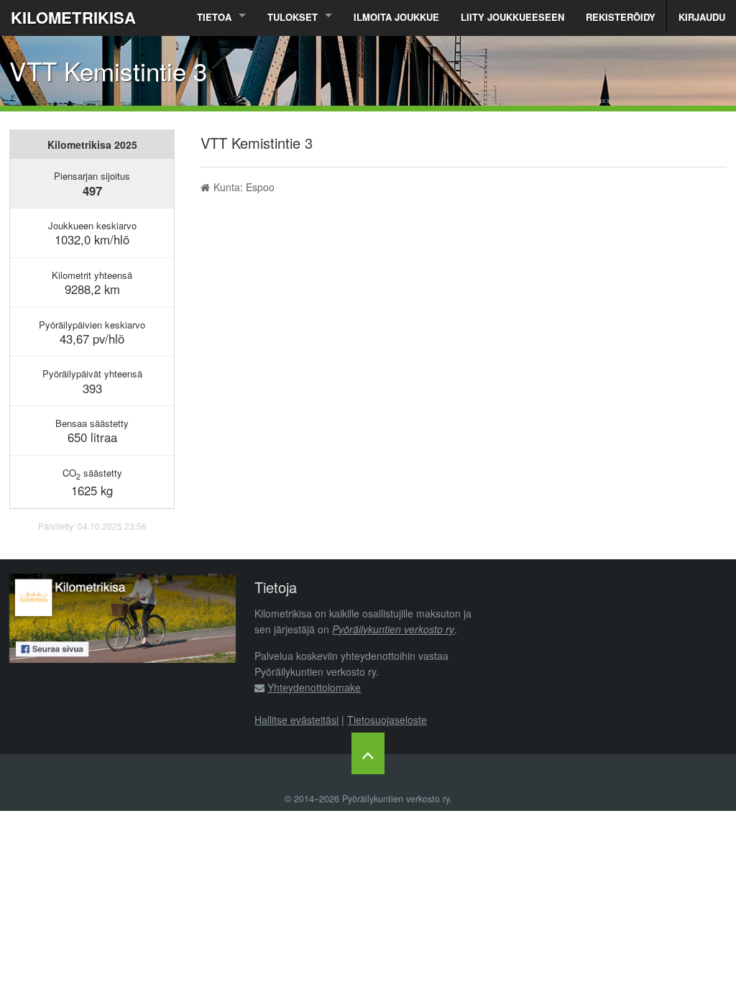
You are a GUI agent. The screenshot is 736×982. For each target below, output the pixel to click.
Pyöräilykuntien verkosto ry (393, 629)
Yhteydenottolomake (314, 687)
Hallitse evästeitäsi (296, 719)
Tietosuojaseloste (387, 719)
